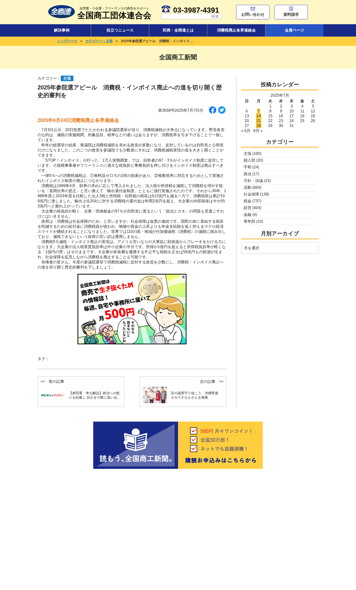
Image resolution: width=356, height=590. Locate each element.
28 (258, 126)
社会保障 (251, 194)
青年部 (249, 221)
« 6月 (245, 131)
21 (258, 121)
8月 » (258, 131)
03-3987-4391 (196, 10)
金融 (247, 214)
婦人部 (249, 160)
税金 (247, 201)
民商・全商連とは (178, 30)
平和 (247, 167)
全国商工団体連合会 (114, 13)
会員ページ (294, 30)
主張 (247, 153)
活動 (247, 187)
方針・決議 (253, 181)
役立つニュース (120, 30)
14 (258, 116)
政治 (247, 174)
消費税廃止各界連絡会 (236, 30)
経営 (247, 208)
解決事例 (62, 30)
